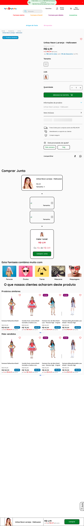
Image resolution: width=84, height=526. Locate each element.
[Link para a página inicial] (3, 2)
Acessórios (11, 2)
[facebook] (75, 130)
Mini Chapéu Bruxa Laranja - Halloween (46, 174)
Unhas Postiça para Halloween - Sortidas (46, 193)
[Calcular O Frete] (51, 94)
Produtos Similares (11, 8)
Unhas (19, 2)
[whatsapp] (80, 130)
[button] (46, 48)
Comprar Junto (42, 238)
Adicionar (62, 180)
